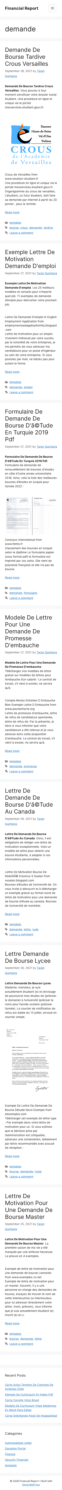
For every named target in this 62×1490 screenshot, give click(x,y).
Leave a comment (21, 232)
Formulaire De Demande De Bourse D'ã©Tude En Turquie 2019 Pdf (29, 425)
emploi (28, 387)
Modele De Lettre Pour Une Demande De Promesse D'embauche (28, 631)
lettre (27, 929)
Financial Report (21, 8)
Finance (10, 1454)
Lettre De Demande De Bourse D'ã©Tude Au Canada (29, 801)
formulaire (30, 593)
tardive (48, 227)
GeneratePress (31, 1484)
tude (35, 929)
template (15, 222)
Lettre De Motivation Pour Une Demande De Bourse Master (29, 1206)
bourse (14, 227)
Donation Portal (15, 1448)
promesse (30, 766)
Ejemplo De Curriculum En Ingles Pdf (29, 1394)
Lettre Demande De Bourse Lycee (28, 957)
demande (35, 227)
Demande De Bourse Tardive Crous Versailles (26, 56)
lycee (38, 1171)
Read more (12, 212)
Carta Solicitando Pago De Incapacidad (31, 1415)
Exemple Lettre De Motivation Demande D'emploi (30, 258)
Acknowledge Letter (18, 1443)
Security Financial (16, 1459)
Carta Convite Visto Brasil (22, 1400)
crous (24, 227)
